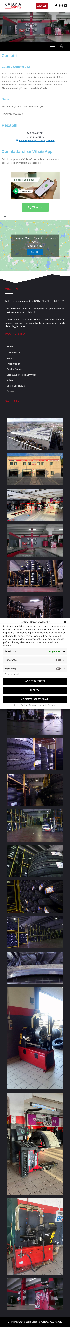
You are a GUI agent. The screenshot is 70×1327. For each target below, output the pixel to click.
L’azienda (12, 352)
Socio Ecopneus (16, 386)
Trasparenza (13, 364)
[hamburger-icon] (53, 46)
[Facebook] (56, 6)
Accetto (35, 252)
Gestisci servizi (12, 674)
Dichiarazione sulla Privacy (41, 705)
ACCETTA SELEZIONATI (35, 699)
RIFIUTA (35, 690)
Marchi (10, 358)
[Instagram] (60, 6)
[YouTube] (65, 6)
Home (10, 346)
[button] (65, 622)
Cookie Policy (20, 705)
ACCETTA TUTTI (35, 681)
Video (10, 380)
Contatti (11, 391)
